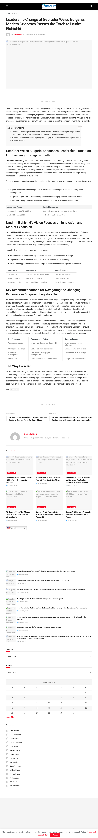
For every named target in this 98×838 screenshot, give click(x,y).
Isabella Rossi (15, 750)
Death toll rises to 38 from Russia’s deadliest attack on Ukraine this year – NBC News (46, 571)
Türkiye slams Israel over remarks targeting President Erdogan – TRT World (43, 580)
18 (37, 708)
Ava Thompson (15, 735)
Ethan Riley (14, 746)
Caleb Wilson (17, 34)
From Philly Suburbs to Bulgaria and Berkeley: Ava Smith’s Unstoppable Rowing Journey (78, 480)
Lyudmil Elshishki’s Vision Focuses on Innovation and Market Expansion (39, 135)
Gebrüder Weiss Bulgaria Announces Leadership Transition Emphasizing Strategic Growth (46, 132)
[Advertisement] (49, 95)
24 (24, 713)
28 (73, 713)
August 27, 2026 (72, 485)
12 (49, 703)
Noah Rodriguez (16, 766)
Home (8, 13)
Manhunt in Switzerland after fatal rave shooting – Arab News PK (39, 627)
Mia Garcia (14, 762)
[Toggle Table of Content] (78, 128)
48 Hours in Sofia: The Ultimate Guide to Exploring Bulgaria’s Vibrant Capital (18, 514)
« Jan (8, 717)
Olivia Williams (15, 770)
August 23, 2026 (42, 520)
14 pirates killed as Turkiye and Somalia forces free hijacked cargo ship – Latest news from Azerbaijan (52, 608)
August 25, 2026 (12, 520)
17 (24, 708)
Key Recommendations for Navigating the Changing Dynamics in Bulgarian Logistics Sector (46, 138)
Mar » (13, 717)
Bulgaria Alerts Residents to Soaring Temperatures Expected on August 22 (49, 514)
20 (61, 708)
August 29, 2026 (42, 483)
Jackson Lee (14, 754)
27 (61, 713)
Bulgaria (14, 13)
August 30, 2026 (12, 485)
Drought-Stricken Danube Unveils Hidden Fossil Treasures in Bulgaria (19, 480)
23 (12, 713)
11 (37, 703)
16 (12, 708)
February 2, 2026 (31, 34)
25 (37, 713)
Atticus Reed (14, 731)
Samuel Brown (15, 774)
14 (73, 703)
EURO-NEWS (14, 758)
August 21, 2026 (72, 520)
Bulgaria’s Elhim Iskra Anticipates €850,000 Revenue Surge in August (79, 514)
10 (24, 703)
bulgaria (14, 389)
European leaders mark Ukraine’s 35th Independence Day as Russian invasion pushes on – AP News (51, 589)
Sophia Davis (14, 778)
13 (61, 703)
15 (86, 703)
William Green (15, 786)
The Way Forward (18, 140)
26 (49, 713)
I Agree (55, 835)
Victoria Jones (15, 782)
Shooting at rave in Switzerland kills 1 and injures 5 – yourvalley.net (40, 599)
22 (86, 708)
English (13, 528)
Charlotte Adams (16, 743)
